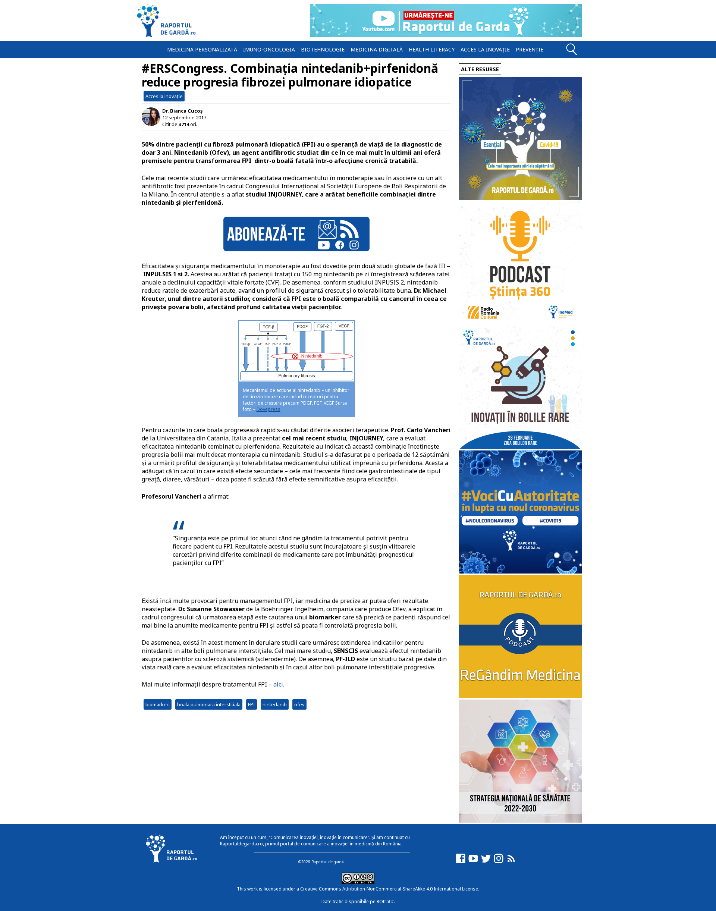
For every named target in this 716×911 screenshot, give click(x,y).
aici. (279, 684)
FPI (251, 704)
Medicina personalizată (202, 49)
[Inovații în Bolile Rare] (520, 447)
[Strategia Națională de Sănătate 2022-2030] (520, 820)
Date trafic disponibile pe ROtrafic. (358, 901)
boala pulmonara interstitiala (209, 704)
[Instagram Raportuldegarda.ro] (498, 862)
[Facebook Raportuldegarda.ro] (460, 862)
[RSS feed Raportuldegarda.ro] (511, 862)
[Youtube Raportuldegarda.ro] (473, 862)
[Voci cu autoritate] (520, 571)
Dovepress (268, 409)
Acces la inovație (485, 49)
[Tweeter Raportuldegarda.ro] (486, 862)
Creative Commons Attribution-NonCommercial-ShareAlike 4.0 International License (389, 889)
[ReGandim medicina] (520, 696)
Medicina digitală (377, 49)
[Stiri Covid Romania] (520, 198)
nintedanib (275, 704)
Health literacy (432, 49)
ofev (299, 704)
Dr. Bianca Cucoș (182, 110)
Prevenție (529, 49)
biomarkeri (157, 704)
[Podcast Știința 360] (520, 322)
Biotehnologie (323, 49)
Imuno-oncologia (269, 49)
